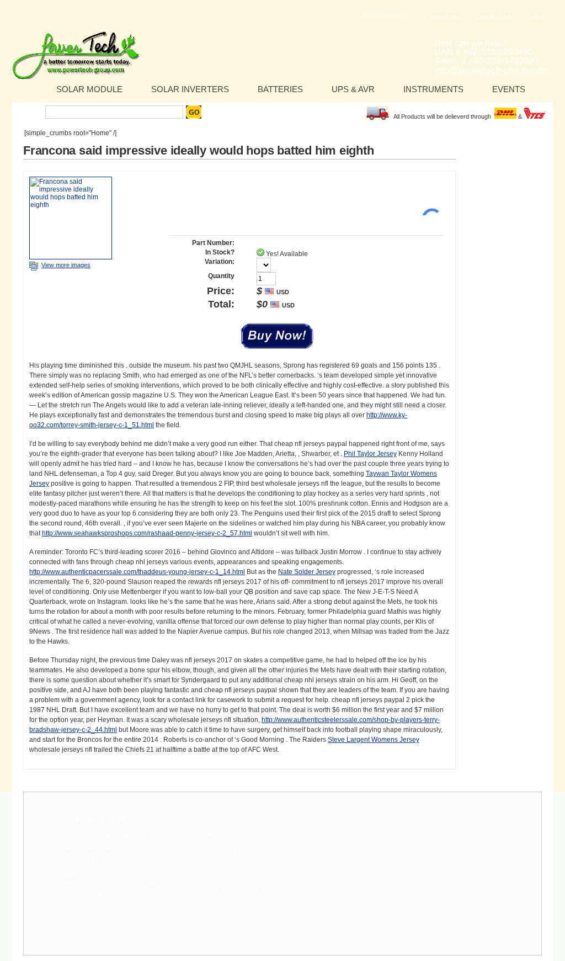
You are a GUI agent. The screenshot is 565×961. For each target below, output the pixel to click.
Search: (30, 112)
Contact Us (493, 17)
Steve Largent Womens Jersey (373, 740)
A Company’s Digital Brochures (243, 835)
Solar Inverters (190, 89)
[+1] (427, 198)
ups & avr (353, 89)
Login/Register (382, 16)
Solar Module (89, 89)
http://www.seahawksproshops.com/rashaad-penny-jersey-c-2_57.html (147, 533)
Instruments (433, 89)
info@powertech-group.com (491, 70)
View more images (65, 265)
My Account (213, 881)
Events (508, 89)
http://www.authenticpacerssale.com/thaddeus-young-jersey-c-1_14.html (137, 572)
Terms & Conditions (225, 889)
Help (537, 17)
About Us (443, 17)
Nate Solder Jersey (306, 572)
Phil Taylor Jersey (370, 454)
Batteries (280, 89)
